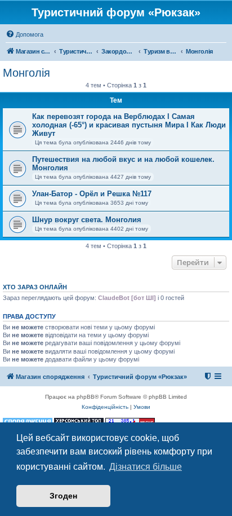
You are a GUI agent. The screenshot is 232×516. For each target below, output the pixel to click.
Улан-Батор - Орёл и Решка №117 (91, 193)
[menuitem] (24, 34)
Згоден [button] (63, 495)
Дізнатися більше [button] (145, 466)
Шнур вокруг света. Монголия (86, 219)
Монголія (26, 73)
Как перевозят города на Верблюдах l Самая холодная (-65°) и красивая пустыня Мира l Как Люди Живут (129, 125)
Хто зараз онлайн (35, 287)
